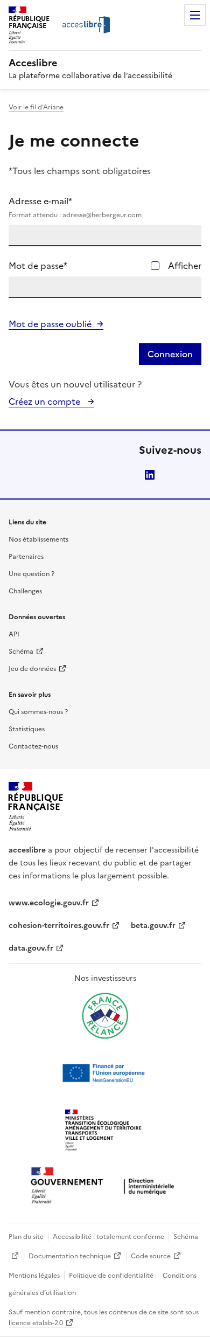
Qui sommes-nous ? (38, 712)
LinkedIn (149, 475)
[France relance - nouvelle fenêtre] (105, 1016)
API (14, 634)
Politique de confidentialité (111, 1275)
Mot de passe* (38, 265)
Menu (195, 15)
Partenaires (26, 557)
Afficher (184, 265)
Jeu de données (32, 669)
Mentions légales (34, 1275)
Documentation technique (70, 1256)
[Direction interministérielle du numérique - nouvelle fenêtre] (105, 1186)
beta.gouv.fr (153, 925)
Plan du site (26, 1237)
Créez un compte (45, 401)
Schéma (21, 651)
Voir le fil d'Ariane (36, 107)
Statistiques (27, 729)
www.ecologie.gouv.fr (49, 903)
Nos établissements (38, 539)
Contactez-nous (33, 746)
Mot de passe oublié (50, 323)
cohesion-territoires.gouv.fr (59, 925)
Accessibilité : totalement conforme (108, 1237)
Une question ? (31, 574)
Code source (151, 1256)
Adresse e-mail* (75, 207)
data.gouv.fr (31, 948)
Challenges (25, 591)
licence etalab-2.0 (36, 1323)
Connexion (170, 354)
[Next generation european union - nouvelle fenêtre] (105, 1073)
